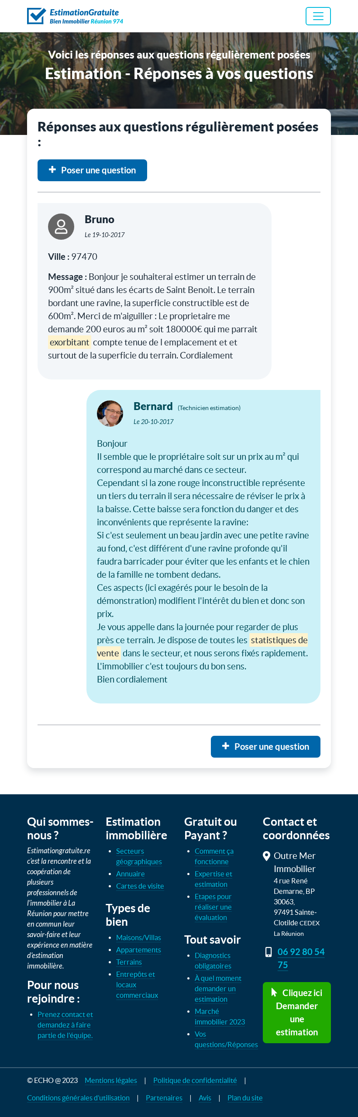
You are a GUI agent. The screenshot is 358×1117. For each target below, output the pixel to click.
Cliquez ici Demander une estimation (299, 1012)
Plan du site (245, 1098)
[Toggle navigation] (318, 16)
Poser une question (97, 170)
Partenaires (164, 1098)
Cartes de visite (140, 886)
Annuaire (130, 874)
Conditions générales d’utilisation (78, 1098)
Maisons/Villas (138, 937)
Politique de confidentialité (195, 1080)
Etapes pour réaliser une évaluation (213, 907)
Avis (205, 1098)
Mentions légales (111, 1080)
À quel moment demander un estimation (218, 988)
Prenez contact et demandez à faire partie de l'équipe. (65, 1024)
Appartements (138, 950)
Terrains (129, 962)
